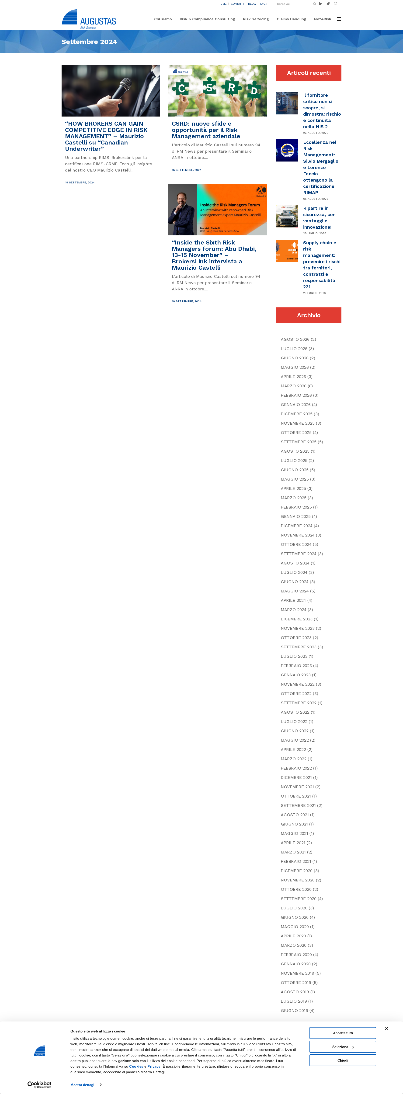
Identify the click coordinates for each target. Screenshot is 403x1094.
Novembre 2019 (297, 973)
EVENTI (265, 3)
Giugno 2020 (295, 917)
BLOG (252, 3)
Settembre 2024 (298, 553)
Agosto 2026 (295, 339)
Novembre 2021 (297, 786)
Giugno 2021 (294, 824)
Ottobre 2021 (296, 796)
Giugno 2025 (295, 469)
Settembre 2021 (298, 805)
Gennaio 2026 (296, 404)
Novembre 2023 (298, 628)
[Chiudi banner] (386, 1028)
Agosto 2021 (295, 814)
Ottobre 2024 (296, 544)
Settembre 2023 (298, 646)
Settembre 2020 (298, 898)
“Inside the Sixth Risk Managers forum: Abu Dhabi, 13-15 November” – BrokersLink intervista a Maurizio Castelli (214, 255)
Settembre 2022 (298, 702)
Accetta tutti (343, 1033)
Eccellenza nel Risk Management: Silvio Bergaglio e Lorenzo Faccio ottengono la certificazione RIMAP (320, 167)
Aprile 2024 (293, 600)
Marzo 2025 (293, 497)
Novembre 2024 (298, 535)
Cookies (136, 1066)
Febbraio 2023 (296, 665)
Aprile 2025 (293, 488)
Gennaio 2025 (296, 516)
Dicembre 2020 (297, 870)
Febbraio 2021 (296, 861)
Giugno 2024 (295, 581)
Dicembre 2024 (297, 525)
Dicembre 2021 (296, 777)
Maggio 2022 (295, 740)
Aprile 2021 (293, 842)
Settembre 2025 (298, 441)
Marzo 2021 (293, 852)
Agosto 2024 (295, 563)
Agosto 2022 (295, 712)
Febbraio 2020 (296, 954)
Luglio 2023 (294, 656)
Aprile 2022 (293, 749)
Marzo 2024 (293, 609)
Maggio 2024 (295, 590)
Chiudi (342, 1060)
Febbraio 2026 (296, 395)
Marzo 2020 (293, 945)
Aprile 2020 (293, 935)
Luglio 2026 (294, 348)
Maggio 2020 (295, 926)
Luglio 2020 (294, 907)
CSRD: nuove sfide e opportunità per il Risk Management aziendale (206, 130)
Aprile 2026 (293, 376)
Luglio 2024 (294, 572)
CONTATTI (237, 3)
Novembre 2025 (298, 423)
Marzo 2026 (293, 385)
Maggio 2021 (294, 833)
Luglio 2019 (294, 1001)
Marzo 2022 (293, 758)
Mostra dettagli (82, 1085)
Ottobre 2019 (296, 982)
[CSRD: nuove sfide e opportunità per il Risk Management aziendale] (217, 91)
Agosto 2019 (295, 991)
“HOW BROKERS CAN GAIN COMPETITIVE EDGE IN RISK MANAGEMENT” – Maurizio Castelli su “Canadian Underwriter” (106, 136)
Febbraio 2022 (296, 768)
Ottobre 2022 (296, 693)
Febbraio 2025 (296, 507)
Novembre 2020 (298, 879)
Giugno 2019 (294, 1010)
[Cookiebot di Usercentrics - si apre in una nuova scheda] (39, 1084)
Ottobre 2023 (296, 637)
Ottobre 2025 (296, 432)
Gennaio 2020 (296, 963)
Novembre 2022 (298, 684)
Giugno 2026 (295, 357)
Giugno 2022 (295, 730)
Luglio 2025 (294, 460)
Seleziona (340, 1047)
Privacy (153, 1066)
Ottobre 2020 (296, 889)
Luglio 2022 (294, 721)
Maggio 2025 (295, 479)
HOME (222, 3)
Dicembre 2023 (297, 618)
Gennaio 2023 (296, 674)
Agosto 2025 (295, 451)
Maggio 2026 (295, 367)
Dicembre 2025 (297, 413)
